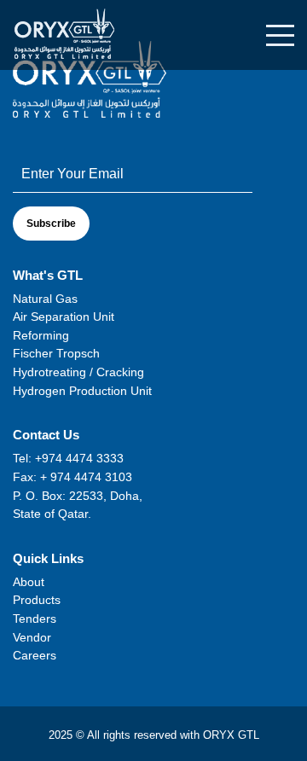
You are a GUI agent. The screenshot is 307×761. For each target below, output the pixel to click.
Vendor (32, 637)
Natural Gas (45, 298)
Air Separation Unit (63, 316)
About (28, 582)
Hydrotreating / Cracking (78, 372)
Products (37, 600)
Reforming (41, 335)
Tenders (34, 618)
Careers (34, 655)
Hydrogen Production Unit (82, 391)
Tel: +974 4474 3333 (68, 458)
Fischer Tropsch (56, 353)
